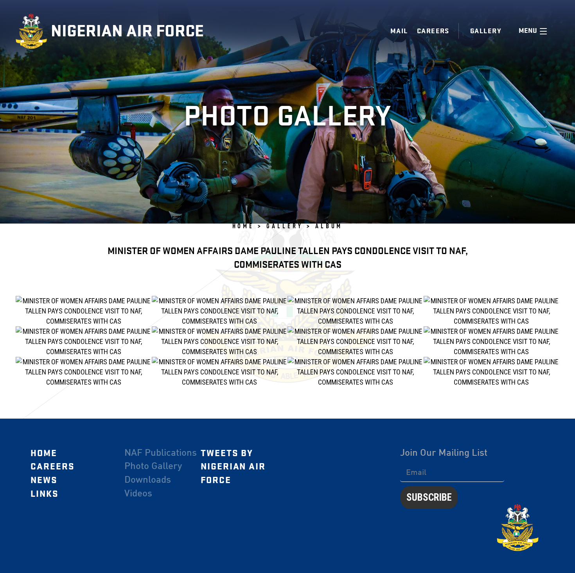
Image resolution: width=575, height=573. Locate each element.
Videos (138, 494)
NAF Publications (160, 453)
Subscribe (429, 497)
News (44, 480)
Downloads (147, 480)
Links (45, 494)
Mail (399, 31)
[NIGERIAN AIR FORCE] (33, 31)
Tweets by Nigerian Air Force (233, 467)
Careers (433, 31)
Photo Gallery (153, 466)
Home (44, 453)
